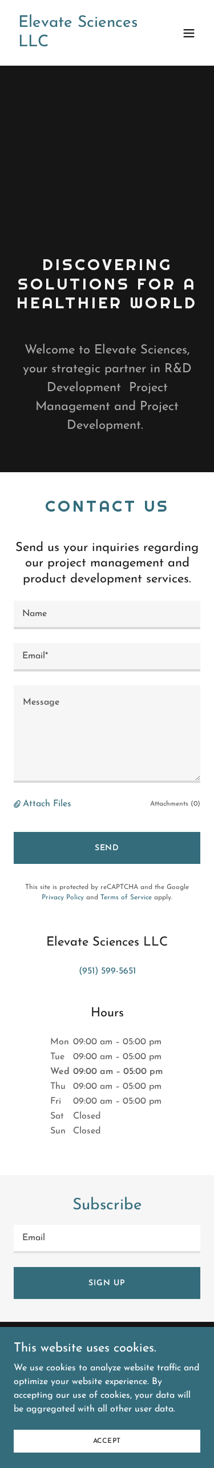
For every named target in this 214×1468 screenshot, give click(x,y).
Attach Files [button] (47, 804)
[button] (188, 33)
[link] (79, 44)
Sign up (106, 1283)
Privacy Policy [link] (63, 897)
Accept (107, 1440)
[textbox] (107, 615)
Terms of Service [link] (126, 897)
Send (107, 848)
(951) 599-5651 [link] (107, 971)
